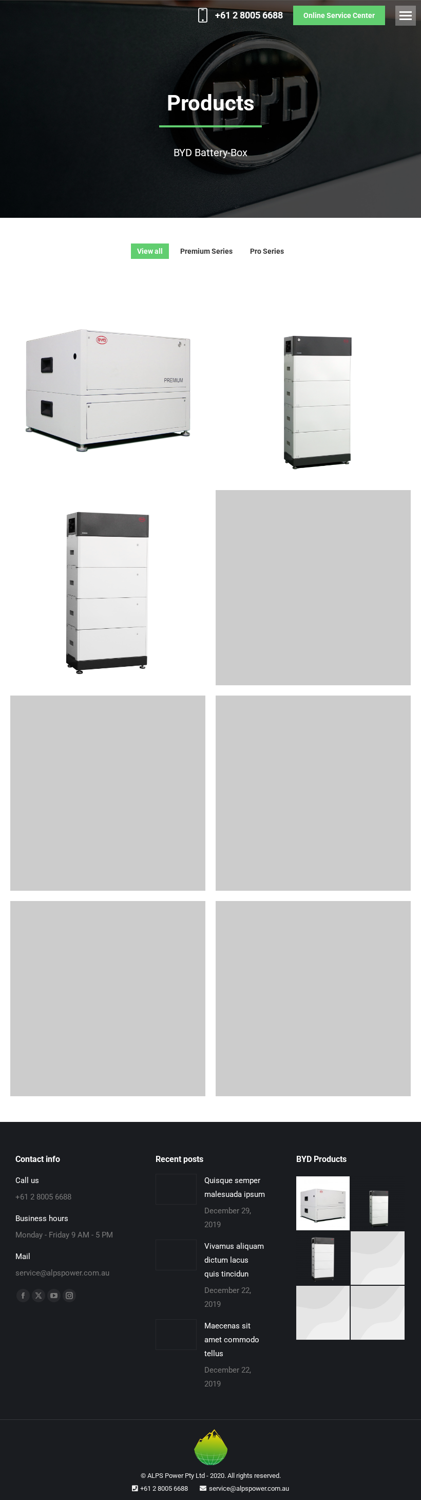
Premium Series (206, 251)
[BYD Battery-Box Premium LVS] (323, 1258)
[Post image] (107, 382)
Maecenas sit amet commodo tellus (231, 1339)
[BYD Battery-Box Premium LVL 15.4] (323, 1203)
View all (150, 251)
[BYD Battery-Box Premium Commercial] (378, 1258)
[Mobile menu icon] (405, 16)
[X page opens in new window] (38, 1295)
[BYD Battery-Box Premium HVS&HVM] (378, 1203)
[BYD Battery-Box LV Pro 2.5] (378, 1313)
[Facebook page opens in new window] (23, 1295)
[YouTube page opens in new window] (54, 1295)
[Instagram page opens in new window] (69, 1295)
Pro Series (267, 251)
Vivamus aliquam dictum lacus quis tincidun (234, 1260)
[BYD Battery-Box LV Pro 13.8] (323, 1313)
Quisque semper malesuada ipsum (234, 1187)
